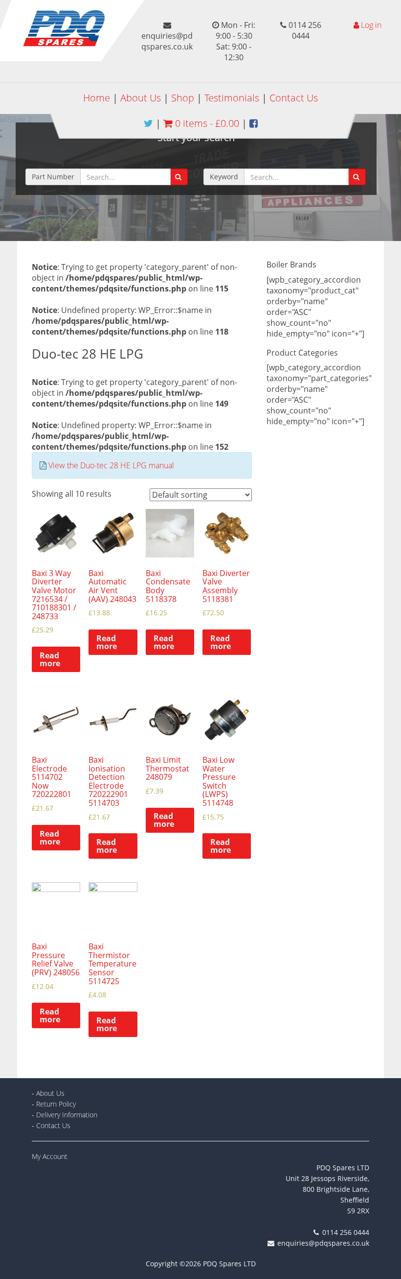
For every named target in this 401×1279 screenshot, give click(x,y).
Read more (50, 659)
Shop (182, 97)
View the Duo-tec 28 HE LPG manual (111, 465)
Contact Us (293, 97)
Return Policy (56, 1104)
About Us (140, 97)
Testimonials (231, 97)
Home (96, 97)
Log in (371, 25)
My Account (49, 1156)
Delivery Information (66, 1114)
